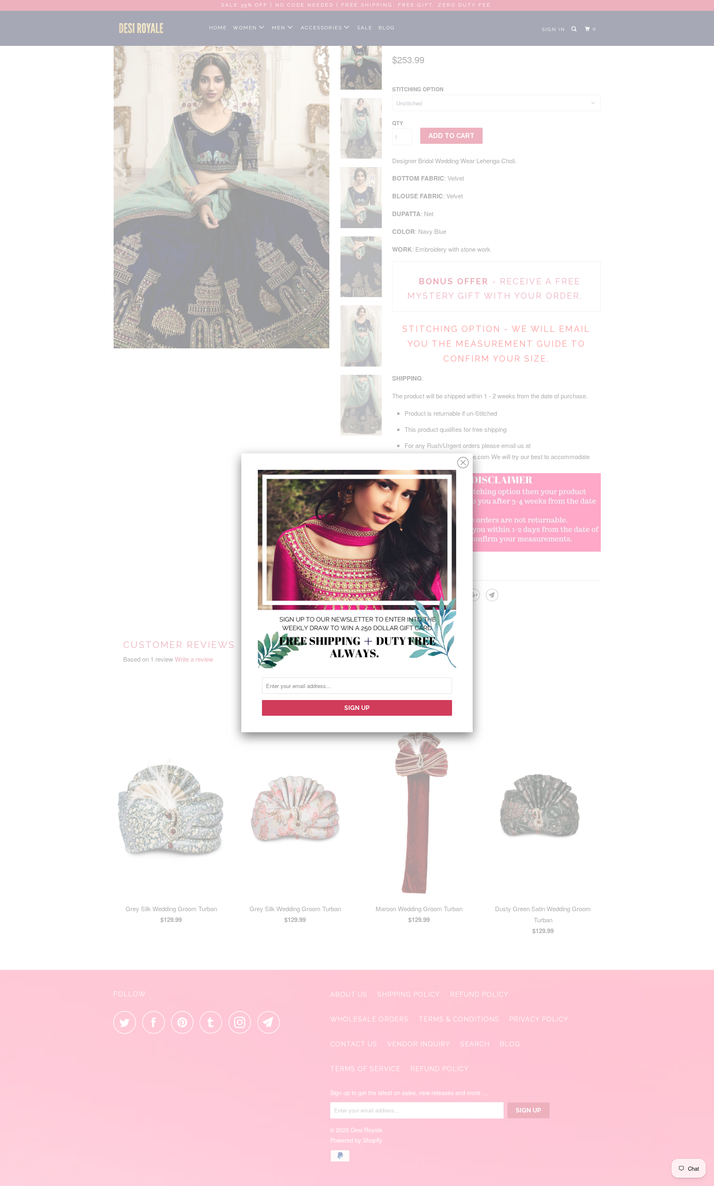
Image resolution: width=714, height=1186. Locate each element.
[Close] (463, 460)
